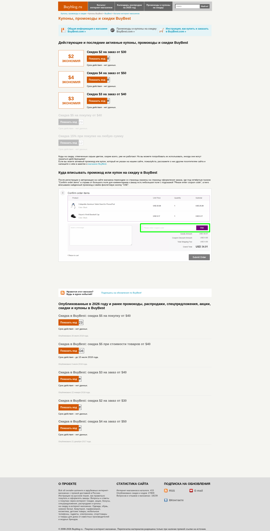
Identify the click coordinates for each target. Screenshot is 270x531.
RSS (172, 490)
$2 (71, 58)
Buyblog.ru (73, 6)
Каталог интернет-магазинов (126, 14)
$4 (71, 79)
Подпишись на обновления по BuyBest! (121, 292)
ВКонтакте (176, 500)
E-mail (198, 490)
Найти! (204, 6)
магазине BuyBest (97, 164)
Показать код (97, 58)
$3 (71, 101)
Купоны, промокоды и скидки (73, 14)
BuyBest (108, 14)
